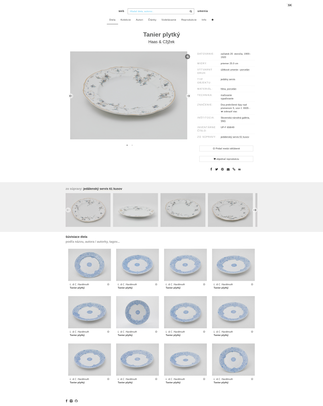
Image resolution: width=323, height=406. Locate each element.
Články (152, 19)
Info (204, 19)
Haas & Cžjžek (161, 41)
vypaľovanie (227, 98)
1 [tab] (127, 145)
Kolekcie (126, 19)
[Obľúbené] (212, 20)
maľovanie (226, 95)
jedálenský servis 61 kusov (235, 137)
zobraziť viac (230, 111)
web (121, 11)
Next (188, 95)
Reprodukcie (189, 19)
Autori (139, 19)
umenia (203, 11)
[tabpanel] (129, 96)
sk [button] (290, 5)
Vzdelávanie (169, 19)
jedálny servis (228, 79)
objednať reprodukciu (227, 159)
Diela (112, 19)
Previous (70, 95)
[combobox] (161, 11)
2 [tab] (132, 145)
